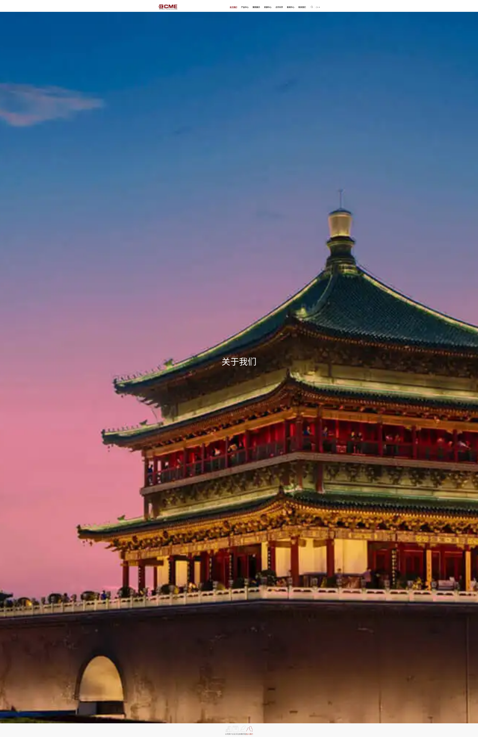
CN (317, 7)
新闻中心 (290, 7)
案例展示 (256, 7)
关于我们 (233, 7)
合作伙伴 (279, 7)
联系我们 (302, 7)
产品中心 (245, 7)
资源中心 (267, 7)
